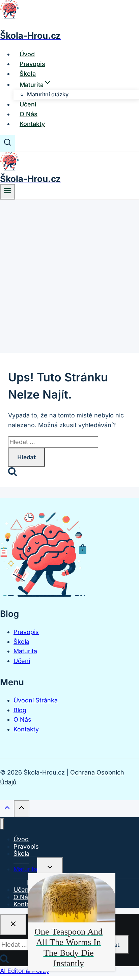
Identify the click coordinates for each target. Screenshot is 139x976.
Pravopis (32, 63)
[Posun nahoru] (7, 809)
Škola (28, 73)
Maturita (25, 651)
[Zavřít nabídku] (2, 823)
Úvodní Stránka (35, 700)
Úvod (27, 54)
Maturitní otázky (47, 94)
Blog (19, 710)
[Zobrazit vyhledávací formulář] (7, 143)
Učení (28, 104)
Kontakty (32, 123)
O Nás (28, 114)
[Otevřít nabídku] (7, 191)
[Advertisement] (69, 272)
